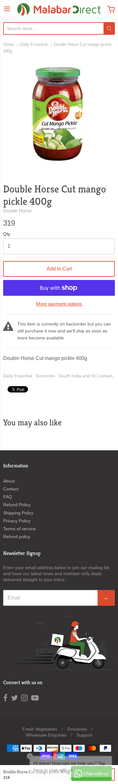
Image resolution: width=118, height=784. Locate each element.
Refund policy (16, 536)
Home (8, 44)
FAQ (7, 496)
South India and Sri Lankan (86, 375)
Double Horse (17, 210)
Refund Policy (17, 504)
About (9, 480)
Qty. (7, 234)
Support (84, 735)
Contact (11, 488)
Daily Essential (34, 44)
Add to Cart (59, 268)
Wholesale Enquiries (46, 735)
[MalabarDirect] (59, 9)
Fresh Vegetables (39, 729)
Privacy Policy (17, 520)
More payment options (59, 304)
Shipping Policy (18, 512)
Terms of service (19, 528)
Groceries (45, 375)
